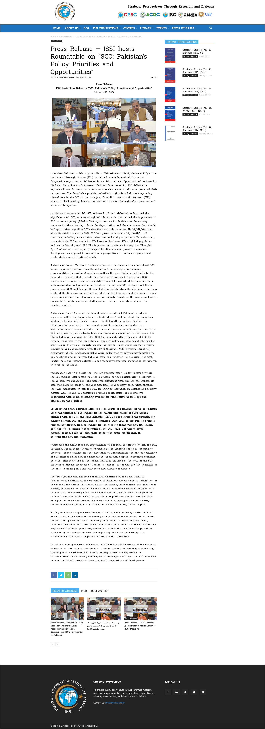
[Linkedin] (75, 575)
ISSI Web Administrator (63, 77)
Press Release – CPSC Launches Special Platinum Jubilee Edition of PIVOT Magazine (139, 626)
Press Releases (183, 28)
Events (161, 28)
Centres (129, 28)
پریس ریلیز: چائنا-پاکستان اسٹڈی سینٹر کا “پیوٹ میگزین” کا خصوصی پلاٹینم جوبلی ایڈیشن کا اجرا (103, 626)
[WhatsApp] (68, 575)
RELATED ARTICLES (64, 590)
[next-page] (57, 644)
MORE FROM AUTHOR (95, 590)
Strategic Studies (190, 56)
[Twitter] (61, 575)
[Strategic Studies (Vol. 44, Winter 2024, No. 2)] (170, 113)
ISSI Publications (105, 28)
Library (145, 28)
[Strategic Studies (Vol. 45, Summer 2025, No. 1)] (170, 94)
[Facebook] (54, 575)
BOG (86, 28)
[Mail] (185, 692)
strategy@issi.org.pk (115, 702)
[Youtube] (203, 692)
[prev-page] (52, 644)
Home (56, 28)
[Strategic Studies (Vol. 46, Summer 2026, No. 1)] (170, 55)
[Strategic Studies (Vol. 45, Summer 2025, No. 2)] (170, 75)
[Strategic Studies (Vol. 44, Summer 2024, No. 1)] (170, 133)
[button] (210, 28)
